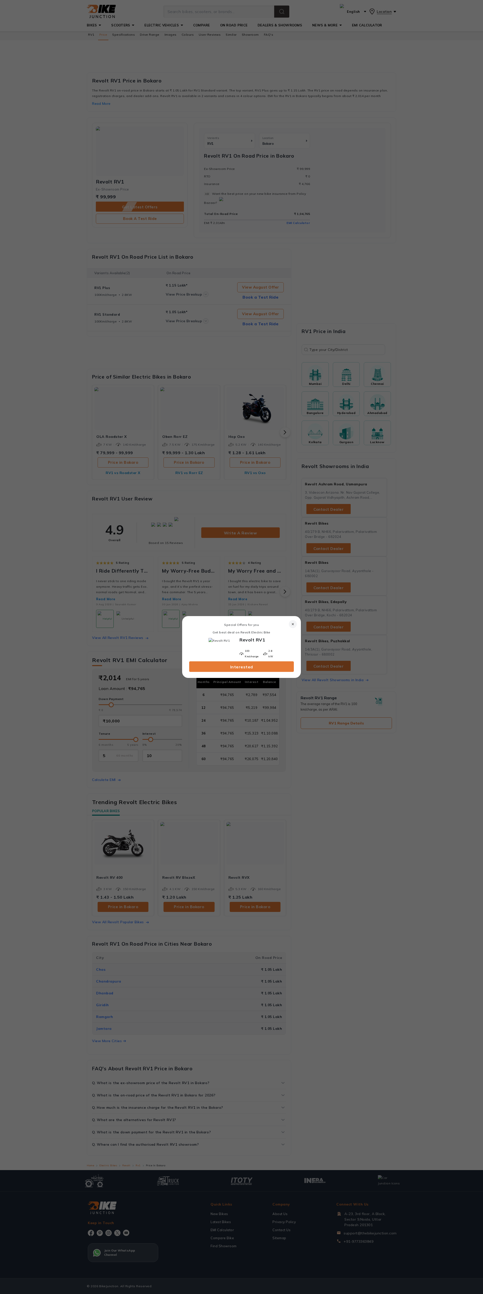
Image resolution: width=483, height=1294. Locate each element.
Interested (241, 666)
